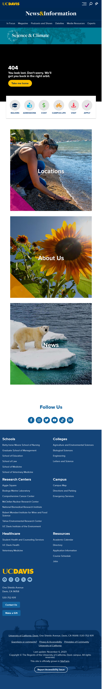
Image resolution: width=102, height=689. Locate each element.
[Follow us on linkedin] (17, 579)
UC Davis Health (10, 545)
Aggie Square (9, 485)
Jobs (55, 561)
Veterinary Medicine (12, 550)
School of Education (12, 455)
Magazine (23, 23)
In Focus (11, 23)
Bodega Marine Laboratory (16, 490)
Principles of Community (76, 642)
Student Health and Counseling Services (23, 539)
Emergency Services (63, 496)
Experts (91, 23)
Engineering (59, 455)
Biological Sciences (63, 450)
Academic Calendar (63, 539)
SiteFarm (64, 661)
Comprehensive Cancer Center (18, 496)
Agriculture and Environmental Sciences (73, 445)
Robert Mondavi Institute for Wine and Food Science (24, 514)
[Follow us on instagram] (11, 579)
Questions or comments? (24, 642)
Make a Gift (11, 613)
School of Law (9, 461)
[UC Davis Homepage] (11, 3)
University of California (50, 645)
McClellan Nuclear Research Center (20, 501)
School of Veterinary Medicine (17, 472)
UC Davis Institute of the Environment (21, 526)
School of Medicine (12, 466)
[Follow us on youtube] (29, 579)
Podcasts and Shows (41, 23)
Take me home (20, 83)
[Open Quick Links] (97, 4)
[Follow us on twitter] (23, 579)
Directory (57, 545)
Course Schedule (62, 556)
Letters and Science (63, 461)
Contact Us (11, 604)
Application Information (65, 550)
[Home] (17, 571)
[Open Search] (91, 4)
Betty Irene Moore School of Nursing (21, 445)
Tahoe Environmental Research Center (22, 521)
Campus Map (60, 485)
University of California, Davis (23, 635)
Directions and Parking (64, 490)
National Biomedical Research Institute (22, 507)
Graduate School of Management (19, 450)
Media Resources (76, 23)
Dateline (59, 23)
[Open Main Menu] (84, 4)
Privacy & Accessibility (50, 642)
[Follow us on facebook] (4, 579)
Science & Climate (30, 35)
